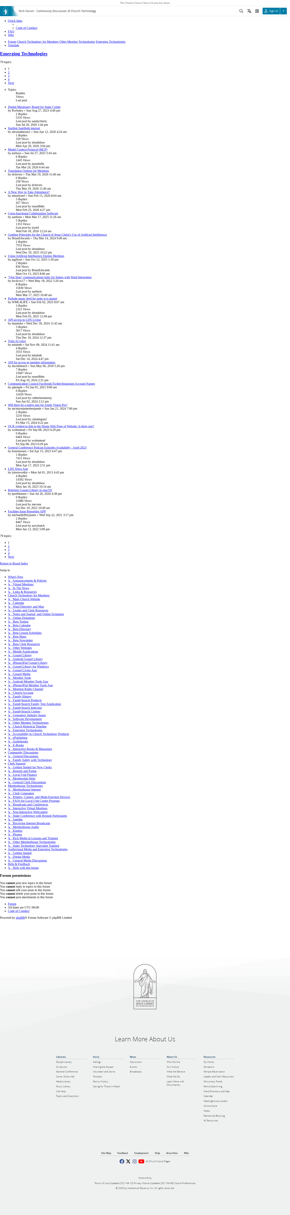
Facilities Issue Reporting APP (27, 511)
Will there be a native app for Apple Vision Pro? (37, 405)
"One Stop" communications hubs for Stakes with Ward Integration (50, 277)
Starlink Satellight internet (24, 128)
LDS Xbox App (18, 469)
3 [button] (8, 75)
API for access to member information (31, 362)
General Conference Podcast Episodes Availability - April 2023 (47, 447)
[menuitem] (26, 28)
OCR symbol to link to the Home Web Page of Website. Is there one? (51, 426)
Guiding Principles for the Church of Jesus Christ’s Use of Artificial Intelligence (57, 234)
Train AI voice (17, 341)
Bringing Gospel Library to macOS (30, 490)
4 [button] (8, 79)
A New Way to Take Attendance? (29, 192)
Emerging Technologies (23, 53)
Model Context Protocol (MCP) (27, 149)
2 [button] (8, 72)
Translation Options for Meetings (28, 170)
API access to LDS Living (24, 319)
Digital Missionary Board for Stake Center (34, 107)
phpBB (20, 917)
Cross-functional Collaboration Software (33, 213)
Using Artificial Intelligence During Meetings (36, 256)
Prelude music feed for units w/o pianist (32, 298)
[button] (11, 83)
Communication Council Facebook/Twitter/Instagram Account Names (51, 383)
